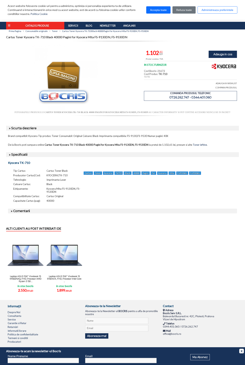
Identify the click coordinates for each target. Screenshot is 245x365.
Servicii (73, 25)
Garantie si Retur (17, 323)
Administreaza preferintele (217, 9)
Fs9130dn (182, 173)
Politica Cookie (39, 13)
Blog (89, 25)
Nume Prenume (18, 356)
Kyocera (108, 173)
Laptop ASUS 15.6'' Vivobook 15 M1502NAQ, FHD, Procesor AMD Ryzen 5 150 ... (25, 279)
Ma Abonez (200, 357)
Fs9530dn (195, 173)
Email (88, 356)
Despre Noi (14, 312)
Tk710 (119, 173)
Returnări (13, 326)
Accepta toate (158, 9)
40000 (136, 173)
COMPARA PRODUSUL (226, 87)
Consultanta (14, 315)
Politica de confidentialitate (23, 334)
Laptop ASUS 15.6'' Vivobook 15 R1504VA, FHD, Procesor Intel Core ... (64, 279)
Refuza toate (184, 9)
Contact (168, 306)
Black (127, 173)
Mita (172, 173)
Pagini (146, 173)
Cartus (88, 173)
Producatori (14, 341)
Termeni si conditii (18, 338)
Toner (98, 173)
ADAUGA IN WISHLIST (226, 83)
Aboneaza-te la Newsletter (103, 306)
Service (12, 319)
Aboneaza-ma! (96, 336)
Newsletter (108, 25)
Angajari (129, 25)
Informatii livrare (17, 330)
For (153, 173)
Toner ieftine (200, 144)
